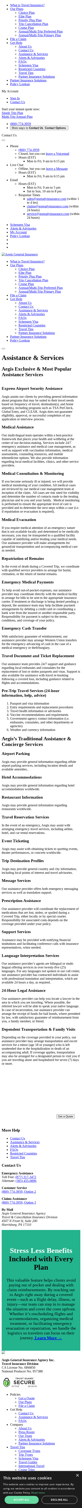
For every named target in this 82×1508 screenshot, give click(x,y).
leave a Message (57, 168)
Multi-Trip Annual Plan (17, 116)
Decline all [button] (59, 1500)
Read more (38, 1492)
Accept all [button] (21, 1500)
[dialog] (41, 1489)
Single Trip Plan (12, 113)
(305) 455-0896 (26, 1181)
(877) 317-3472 (25, 1177)
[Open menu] (3, 348)
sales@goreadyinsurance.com (46, 199)
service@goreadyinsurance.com (48, 214)
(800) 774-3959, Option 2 (19, 1191)
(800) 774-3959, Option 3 (19, 1202)
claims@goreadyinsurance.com (47, 206)
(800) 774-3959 (20, 124)
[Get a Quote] (41, 1096)
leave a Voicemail (57, 153)
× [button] (77, 1475)
